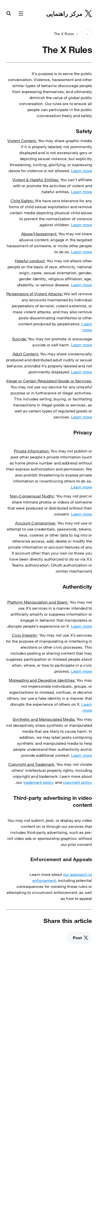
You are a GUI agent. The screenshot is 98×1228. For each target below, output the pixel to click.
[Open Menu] (21, 14)
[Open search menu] (8, 14)
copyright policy (77, 782)
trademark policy (38, 782)
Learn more (81, 170)
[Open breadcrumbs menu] (87, 34)
